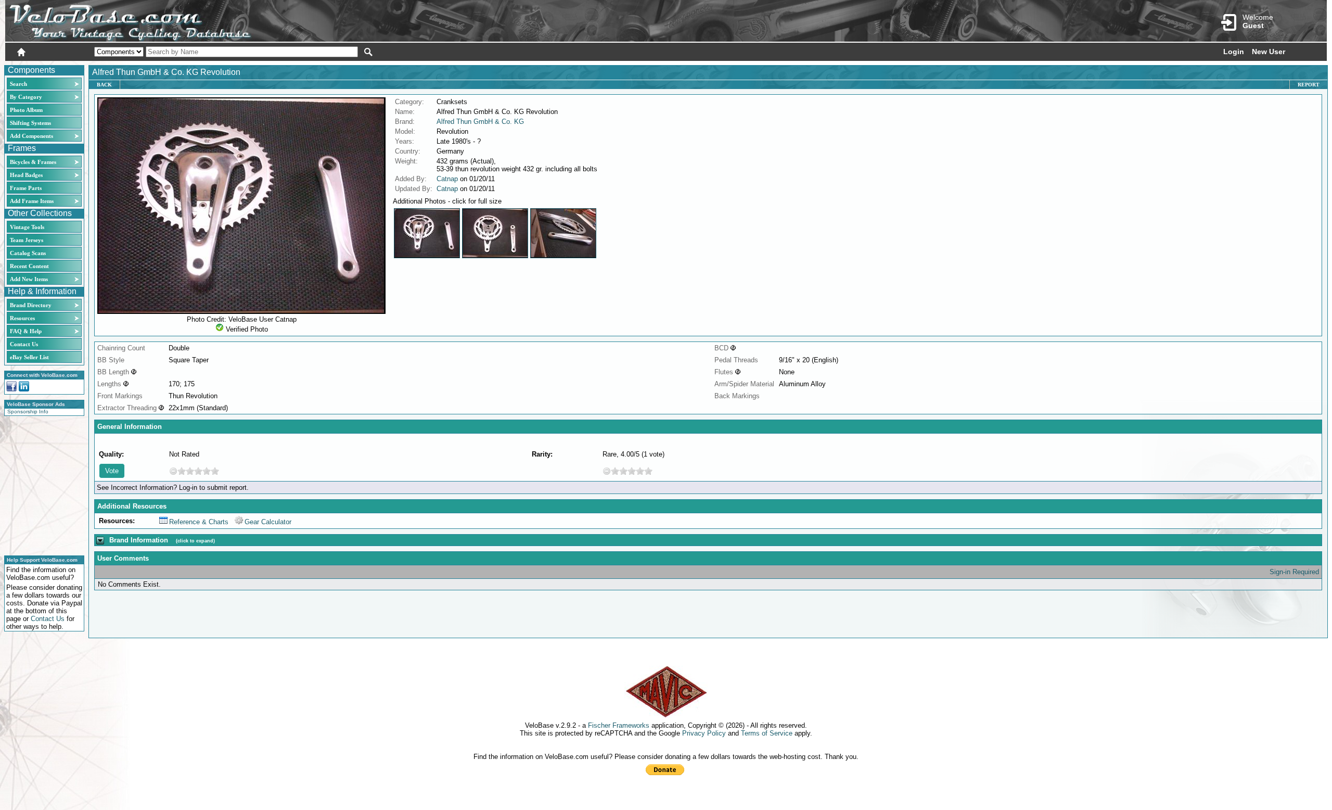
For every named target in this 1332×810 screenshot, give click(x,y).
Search (18, 84)
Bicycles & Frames (34, 162)
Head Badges (26, 175)
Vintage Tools (27, 227)
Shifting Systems (30, 123)
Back (104, 84)
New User (1268, 51)
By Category (26, 97)
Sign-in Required (1294, 572)
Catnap (447, 179)
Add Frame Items (32, 201)
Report (1309, 84)
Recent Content (29, 266)
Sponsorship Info (27, 411)
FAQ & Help (26, 331)
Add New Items (29, 279)
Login (1233, 51)
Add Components (31, 136)
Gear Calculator (268, 522)
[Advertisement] (41, 484)
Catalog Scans (28, 253)
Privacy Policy (704, 733)
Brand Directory (31, 305)
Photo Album (26, 110)
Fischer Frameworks (618, 725)
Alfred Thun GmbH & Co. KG (480, 121)
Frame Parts (26, 188)
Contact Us (24, 344)
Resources (22, 318)
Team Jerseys (26, 240)
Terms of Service (766, 733)
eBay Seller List (29, 357)
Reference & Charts (198, 522)
